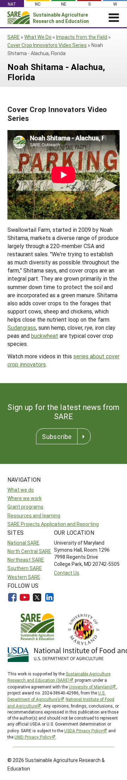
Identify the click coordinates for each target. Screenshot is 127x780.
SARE (13, 37)
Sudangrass (21, 327)
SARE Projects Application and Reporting (53, 524)
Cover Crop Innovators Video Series (47, 45)
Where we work (24, 498)
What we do (20, 489)
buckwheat (44, 335)
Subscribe (57, 436)
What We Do (38, 37)
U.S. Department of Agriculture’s (56, 696)
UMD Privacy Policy (33, 737)
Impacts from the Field (81, 37)
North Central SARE (29, 551)
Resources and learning (33, 515)
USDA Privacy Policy (83, 730)
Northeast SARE (25, 559)
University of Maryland (90, 687)
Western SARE (23, 577)
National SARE (23, 542)
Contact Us (66, 572)
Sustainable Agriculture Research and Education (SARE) (58, 677)
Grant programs (25, 506)
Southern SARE (24, 568)
